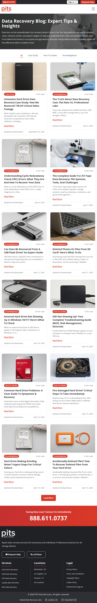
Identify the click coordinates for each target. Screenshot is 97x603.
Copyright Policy (72, 578)
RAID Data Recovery (9, 574)
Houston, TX (39, 578)
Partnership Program (74, 587)
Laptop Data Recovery (10, 583)
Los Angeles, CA (40, 574)
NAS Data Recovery (9, 587)
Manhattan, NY (40, 569)
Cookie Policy (71, 582)
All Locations (39, 582)
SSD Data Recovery (9, 578)
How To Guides (50, 55)
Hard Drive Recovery (10, 569)
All (21, 55)
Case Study (33, 55)
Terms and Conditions (75, 574)
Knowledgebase (69, 55)
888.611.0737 (48, 518)
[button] (48, 498)
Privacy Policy (71, 569)
